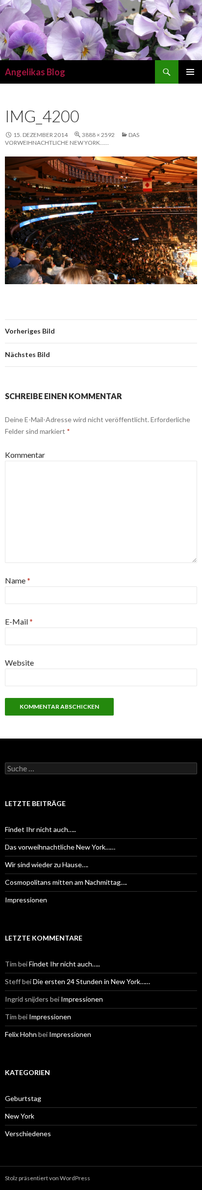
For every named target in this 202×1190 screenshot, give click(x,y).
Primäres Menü (190, 72)
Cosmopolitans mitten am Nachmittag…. (66, 882)
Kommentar (25, 454)
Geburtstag (23, 1098)
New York (19, 1116)
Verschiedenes (28, 1133)
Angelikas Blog (35, 72)
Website (19, 662)
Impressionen (26, 900)
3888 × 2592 (98, 134)
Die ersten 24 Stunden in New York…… (91, 981)
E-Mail (19, 621)
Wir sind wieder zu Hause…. (46, 864)
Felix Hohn (21, 1034)
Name (17, 580)
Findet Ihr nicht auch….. (40, 829)
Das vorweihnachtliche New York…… (72, 138)
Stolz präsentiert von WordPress (47, 1178)
